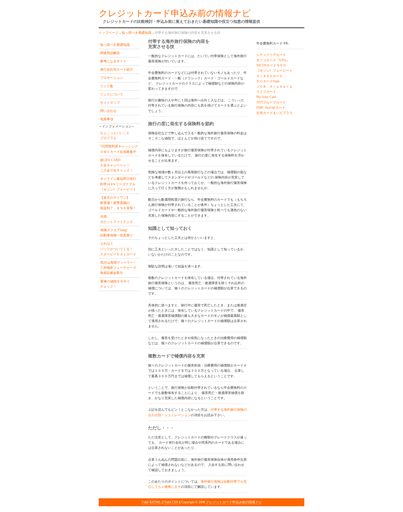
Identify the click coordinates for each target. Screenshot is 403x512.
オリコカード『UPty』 (273, 60)
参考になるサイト (113, 61)
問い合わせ (108, 111)
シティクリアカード (271, 55)
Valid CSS (171, 502)
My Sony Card (266, 97)
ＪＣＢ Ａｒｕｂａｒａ (274, 86)
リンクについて (111, 94)
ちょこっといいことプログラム (115, 135)
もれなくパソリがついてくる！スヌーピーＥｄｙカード (118, 249)
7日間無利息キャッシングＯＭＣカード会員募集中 (119, 148)
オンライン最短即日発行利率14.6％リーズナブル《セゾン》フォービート (118, 184)
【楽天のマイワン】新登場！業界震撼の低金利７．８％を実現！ (118, 203)
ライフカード (266, 92)
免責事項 (106, 119)
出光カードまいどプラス (274, 113)
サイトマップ (110, 103)
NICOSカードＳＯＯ (271, 65)
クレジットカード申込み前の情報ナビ (234, 502)
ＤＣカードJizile (267, 81)
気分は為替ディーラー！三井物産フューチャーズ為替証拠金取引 (118, 268)
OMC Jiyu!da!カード (270, 108)
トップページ (108, 33)
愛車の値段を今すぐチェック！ (115, 284)
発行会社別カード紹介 (116, 69)
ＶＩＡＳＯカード (269, 76)
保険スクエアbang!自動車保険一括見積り (116, 232)
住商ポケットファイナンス (116, 219)
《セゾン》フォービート (274, 70)
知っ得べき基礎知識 (136, 33)
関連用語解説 (110, 53)
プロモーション (111, 78)
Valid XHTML (151, 502)
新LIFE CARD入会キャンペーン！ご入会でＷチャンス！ (116, 165)
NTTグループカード (271, 102)
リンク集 (106, 86)
